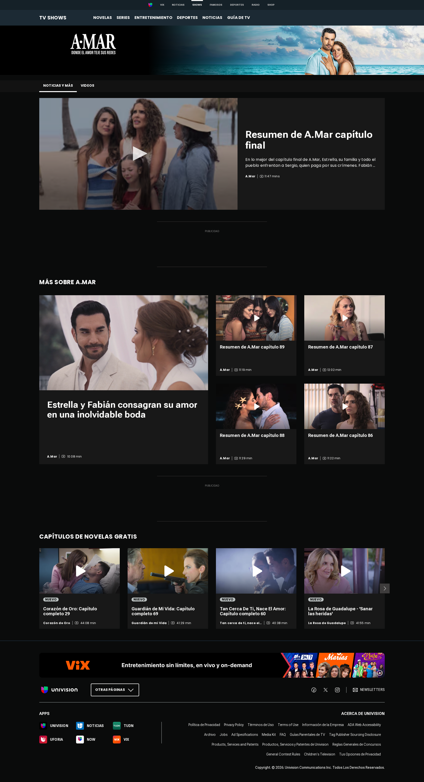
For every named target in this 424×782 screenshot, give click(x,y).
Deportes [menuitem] (187, 17)
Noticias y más (58, 85)
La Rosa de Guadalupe (327, 623)
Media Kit (269, 735)
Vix (162, 4)
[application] (138, 154)
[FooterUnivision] (59, 690)
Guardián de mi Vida (149, 623)
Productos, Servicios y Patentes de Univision (295, 744)
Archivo (210, 735)
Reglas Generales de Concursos (356, 744)
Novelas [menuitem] (102, 17)
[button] (138, 153)
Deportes (237, 4)
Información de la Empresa (323, 725)
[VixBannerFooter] (212, 665)
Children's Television (319, 754)
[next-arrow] (385, 588)
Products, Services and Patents (235, 744)
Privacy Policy (234, 725)
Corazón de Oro (56, 623)
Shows (197, 4)
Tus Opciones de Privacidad (360, 754)
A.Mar (52, 457)
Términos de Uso (261, 725)
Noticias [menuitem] (212, 17)
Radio (256, 4)
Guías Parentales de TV (307, 735)
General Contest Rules (283, 754)
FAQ (283, 735)
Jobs (223, 735)
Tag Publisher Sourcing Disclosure (355, 735)
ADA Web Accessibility (364, 725)
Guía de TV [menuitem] (238, 17)
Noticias (178, 4)
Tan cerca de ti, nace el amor (239, 623)
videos (87, 85)
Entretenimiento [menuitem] (153, 17)
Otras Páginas (110, 689)
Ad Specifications (244, 735)
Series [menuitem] (123, 17)
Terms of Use (288, 725)
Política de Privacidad (204, 725)
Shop (271, 4)
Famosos (216, 4)
